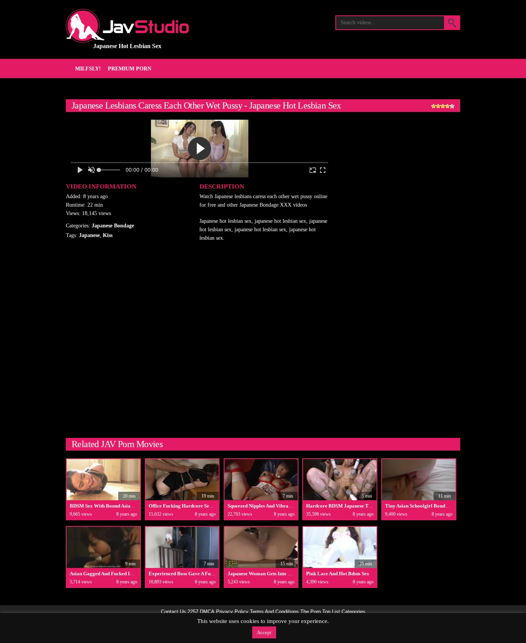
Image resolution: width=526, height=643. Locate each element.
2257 (193, 612)
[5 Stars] (452, 106)
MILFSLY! (88, 69)
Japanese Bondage (113, 226)
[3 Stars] (443, 106)
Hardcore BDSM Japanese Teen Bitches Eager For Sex (365, 506)
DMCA (207, 612)
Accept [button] (264, 632)
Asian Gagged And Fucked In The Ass (110, 573)
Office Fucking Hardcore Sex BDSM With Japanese (204, 506)
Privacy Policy (232, 612)
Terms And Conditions (274, 612)
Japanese (89, 235)
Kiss (107, 235)
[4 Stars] (447, 106)
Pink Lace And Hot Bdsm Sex (337, 573)
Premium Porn (129, 69)
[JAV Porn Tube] (127, 26)
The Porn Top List (320, 612)
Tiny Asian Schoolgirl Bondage (419, 506)
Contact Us (173, 612)
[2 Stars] (438, 106)
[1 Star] (433, 106)
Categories (353, 612)
